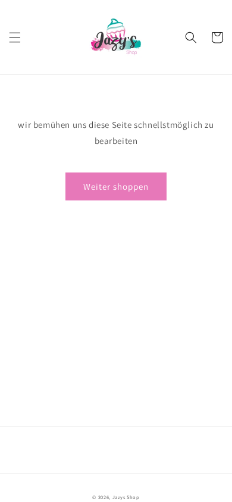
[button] (15, 37)
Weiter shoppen (116, 186)
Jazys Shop (126, 497)
